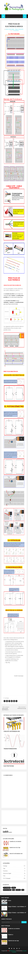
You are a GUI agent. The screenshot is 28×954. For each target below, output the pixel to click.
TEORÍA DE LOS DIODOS (15, 841)
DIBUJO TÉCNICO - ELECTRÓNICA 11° (17, 906)
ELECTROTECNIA (9, 766)
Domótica (14, 871)
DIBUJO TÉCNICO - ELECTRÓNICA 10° (17, 912)
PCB (14, 875)
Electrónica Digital (14, 873)
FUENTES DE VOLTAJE (14, 847)
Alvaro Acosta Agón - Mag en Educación (14, 29)
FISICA (9, 900)
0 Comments (16, 30)
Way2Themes (13, 950)
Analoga (7, 698)
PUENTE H (10, 934)
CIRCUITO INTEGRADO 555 (12, 731)
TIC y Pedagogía (14, 878)
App (14, 868)
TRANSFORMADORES (10, 749)
